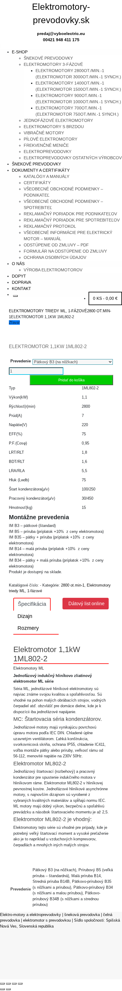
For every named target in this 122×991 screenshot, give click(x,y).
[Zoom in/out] (2, 983)
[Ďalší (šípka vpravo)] (8, 989)
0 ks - (105, 298)
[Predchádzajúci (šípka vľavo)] (2, 989)
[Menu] (0, 46)
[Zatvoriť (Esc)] (20, 983)
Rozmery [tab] (28, 628)
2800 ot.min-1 (72, 585)
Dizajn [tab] (24, 616)
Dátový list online (86, 603)
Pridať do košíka (71, 380)
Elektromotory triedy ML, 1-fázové (48, 311)
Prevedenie (20, 361)
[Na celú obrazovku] (8, 983)
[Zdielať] (14, 983)
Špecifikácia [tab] (32, 604)
